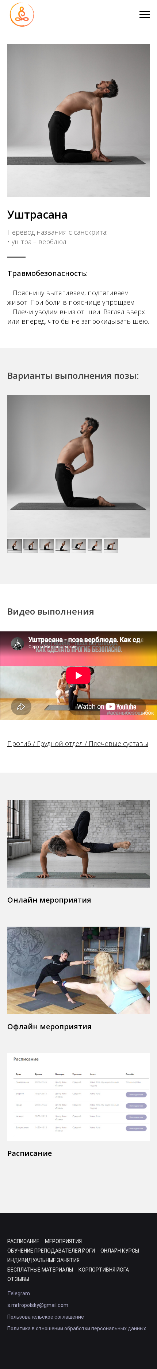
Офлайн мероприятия (49, 1026)
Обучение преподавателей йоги (51, 1251)
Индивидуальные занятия (43, 1260)
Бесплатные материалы (40, 1270)
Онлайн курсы (119, 1251)
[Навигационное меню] (144, 14)
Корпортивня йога (103, 1270)
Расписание (29, 1153)
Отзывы (18, 1279)
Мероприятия (63, 1241)
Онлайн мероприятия (49, 900)
